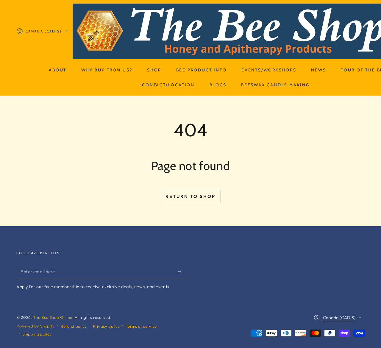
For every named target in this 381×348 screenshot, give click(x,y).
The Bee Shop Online (52, 317)
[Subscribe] (181, 271)
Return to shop (190, 196)
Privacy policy (106, 326)
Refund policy (74, 326)
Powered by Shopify (35, 326)
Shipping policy (36, 334)
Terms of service (141, 326)
